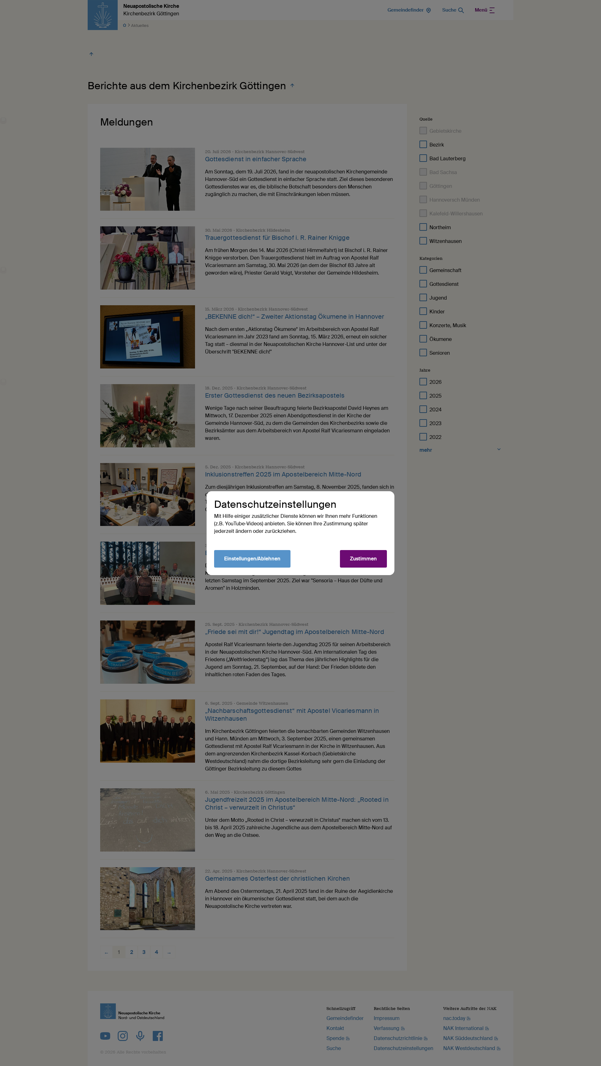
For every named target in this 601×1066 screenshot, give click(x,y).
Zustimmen (363, 558)
